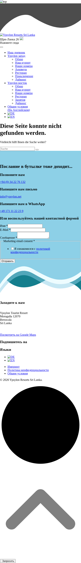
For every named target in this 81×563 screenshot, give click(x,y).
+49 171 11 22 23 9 (11, 211)
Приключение (24, 76)
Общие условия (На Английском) (19, 108)
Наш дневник (16, 52)
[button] (40, 472)
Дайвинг (20, 79)
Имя (4, 225)
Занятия (20, 99)
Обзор (19, 59)
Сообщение (8, 237)
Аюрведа (21, 69)
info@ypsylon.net (10, 196)
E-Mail (5, 229)
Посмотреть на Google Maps (18, 334)
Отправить (8, 261)
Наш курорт (23, 62)
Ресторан (21, 72)
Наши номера (24, 66)
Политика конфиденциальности (28, 370)
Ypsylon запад (16, 55)
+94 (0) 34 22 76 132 (12, 181)
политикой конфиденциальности (30, 250)
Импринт (14, 366)
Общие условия (18, 373)
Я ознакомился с (30, 250)
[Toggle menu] (1, 47)
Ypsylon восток (17, 83)
